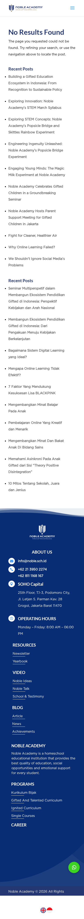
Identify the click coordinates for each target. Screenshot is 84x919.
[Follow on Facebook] (56, 910)
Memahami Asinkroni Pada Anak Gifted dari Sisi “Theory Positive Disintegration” (34, 465)
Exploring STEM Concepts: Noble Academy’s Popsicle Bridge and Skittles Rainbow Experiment (35, 126)
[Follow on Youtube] (64, 910)
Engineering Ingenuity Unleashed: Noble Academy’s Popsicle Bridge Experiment (35, 150)
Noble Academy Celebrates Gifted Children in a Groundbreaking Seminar (35, 193)
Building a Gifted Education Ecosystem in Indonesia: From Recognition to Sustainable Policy (35, 83)
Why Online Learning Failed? (31, 247)
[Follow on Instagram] (72, 910)
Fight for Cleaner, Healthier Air (32, 235)
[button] (74, 867)
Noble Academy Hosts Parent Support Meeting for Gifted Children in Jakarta (32, 218)
